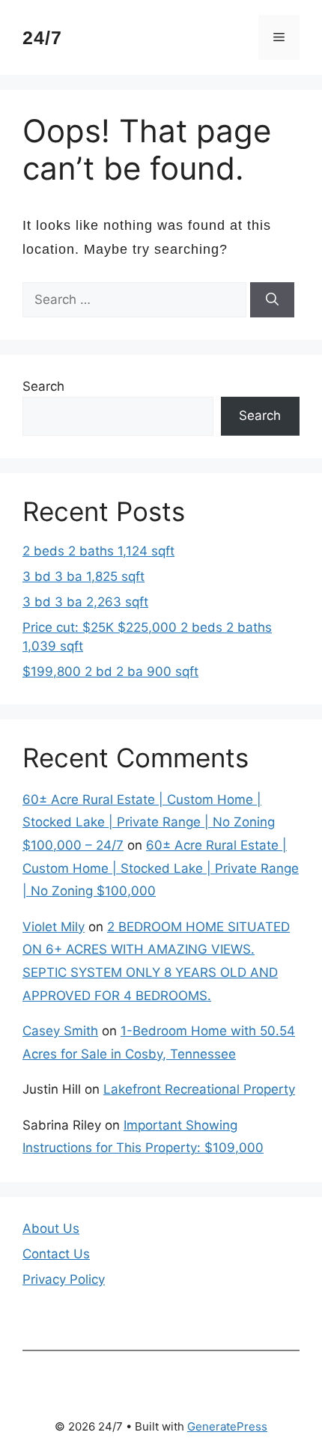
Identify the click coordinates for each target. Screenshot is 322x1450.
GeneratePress (227, 1426)
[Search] (272, 300)
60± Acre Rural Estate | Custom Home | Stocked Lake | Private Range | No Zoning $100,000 (160, 868)
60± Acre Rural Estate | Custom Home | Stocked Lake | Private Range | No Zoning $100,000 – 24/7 (148, 822)
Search (43, 386)
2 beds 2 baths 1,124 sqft (98, 550)
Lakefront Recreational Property (199, 1089)
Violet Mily (53, 926)
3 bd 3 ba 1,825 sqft (83, 576)
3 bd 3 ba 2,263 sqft (85, 601)
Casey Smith (60, 1030)
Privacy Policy (63, 1279)
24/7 (42, 37)
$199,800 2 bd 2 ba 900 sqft (110, 671)
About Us (50, 1228)
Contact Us (56, 1253)
